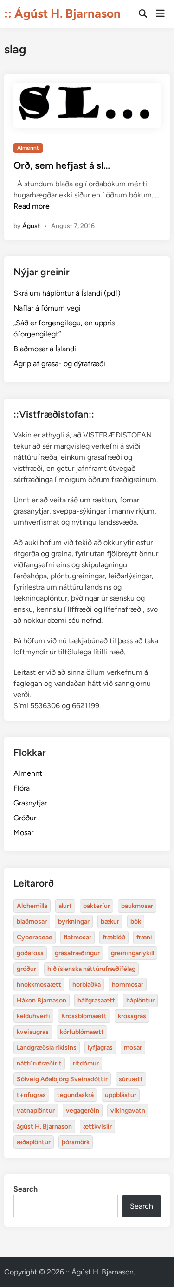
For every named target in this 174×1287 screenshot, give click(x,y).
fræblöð (114, 937)
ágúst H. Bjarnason (44, 1126)
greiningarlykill (132, 953)
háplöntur (140, 1000)
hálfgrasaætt (96, 1000)
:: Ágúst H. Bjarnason (62, 13)
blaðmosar (32, 922)
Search (25, 1189)
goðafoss (30, 953)
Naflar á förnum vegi (47, 308)
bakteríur (96, 906)
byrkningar (74, 922)
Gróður (24, 817)
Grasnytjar (30, 803)
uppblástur (120, 1095)
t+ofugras (31, 1095)
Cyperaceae (34, 937)
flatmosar (77, 937)
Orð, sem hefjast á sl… (61, 165)
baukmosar (137, 906)
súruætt (131, 1079)
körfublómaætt (82, 1032)
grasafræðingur (77, 953)
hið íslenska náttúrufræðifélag (91, 969)
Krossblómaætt (84, 1016)
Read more (31, 206)
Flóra (21, 788)
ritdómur (86, 1063)
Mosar (23, 832)
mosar (133, 1048)
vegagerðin (82, 1111)
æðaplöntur (34, 1142)
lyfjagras (100, 1048)
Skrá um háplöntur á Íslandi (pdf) (67, 293)
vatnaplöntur (36, 1111)
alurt (65, 906)
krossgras (132, 1016)
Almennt (28, 148)
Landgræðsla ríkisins (47, 1048)
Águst (31, 226)
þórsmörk (76, 1142)
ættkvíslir (97, 1126)
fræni (144, 937)
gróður (26, 969)
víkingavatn (127, 1111)
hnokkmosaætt (39, 985)
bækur (110, 922)
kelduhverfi (33, 1016)
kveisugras (33, 1032)
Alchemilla (32, 906)
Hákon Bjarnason (41, 1000)
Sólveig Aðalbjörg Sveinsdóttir (62, 1079)
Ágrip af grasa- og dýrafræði (59, 363)
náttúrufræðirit (39, 1063)
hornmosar (127, 985)
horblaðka (86, 985)
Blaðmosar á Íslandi (44, 348)
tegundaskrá (75, 1095)
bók (135, 922)
